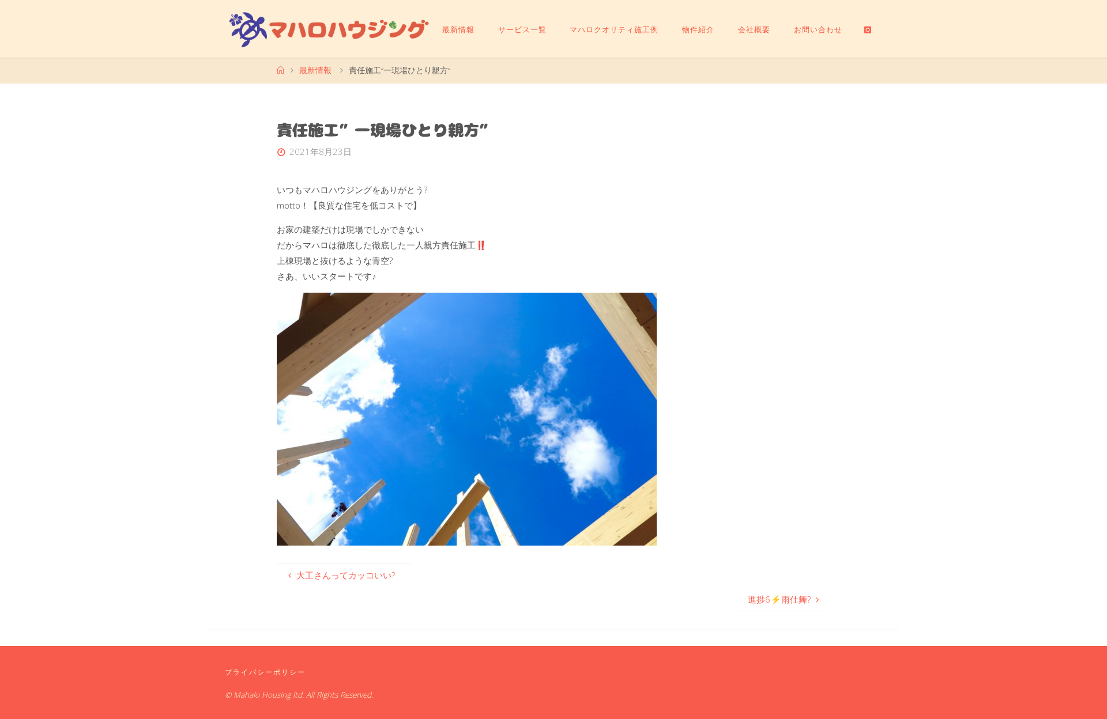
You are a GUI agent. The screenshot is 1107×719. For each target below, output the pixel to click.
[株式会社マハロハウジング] (329, 29)
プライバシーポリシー (265, 672)
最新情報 (315, 70)
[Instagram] (868, 29)
